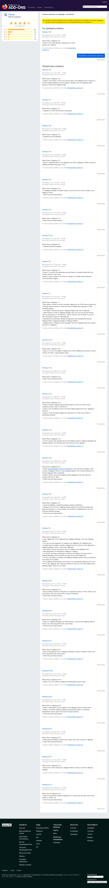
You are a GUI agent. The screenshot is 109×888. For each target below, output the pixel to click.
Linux (38, 844)
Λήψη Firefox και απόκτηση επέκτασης (90, 56)
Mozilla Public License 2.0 (75, 88)
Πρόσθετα (23, 825)
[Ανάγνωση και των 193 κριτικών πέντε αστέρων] (20, 29)
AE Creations (16, 17)
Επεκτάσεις (31, 7)
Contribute (74, 831)
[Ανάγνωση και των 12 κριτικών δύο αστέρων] (20, 36)
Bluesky (90, 837)
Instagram (90, 828)
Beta (55, 833)
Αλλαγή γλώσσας (92, 874)
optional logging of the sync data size (60, 469)
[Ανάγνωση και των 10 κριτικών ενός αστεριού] (20, 39)
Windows (39, 831)
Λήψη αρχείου (101, 59)
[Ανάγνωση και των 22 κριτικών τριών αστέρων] (20, 34)
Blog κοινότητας (25, 853)
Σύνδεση (104, 2)
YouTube (90, 831)
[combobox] (95, 7)
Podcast (90, 840)
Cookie (12, 870)
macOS (38, 834)
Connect (73, 828)
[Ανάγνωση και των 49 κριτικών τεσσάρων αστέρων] (20, 32)
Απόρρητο (5, 870)
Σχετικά (22, 828)
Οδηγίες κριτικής (25, 865)
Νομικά (19, 870)
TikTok (89, 834)
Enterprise (56, 842)
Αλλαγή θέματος (92, 879)
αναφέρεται (20, 875)
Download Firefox (42, 828)
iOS (37, 837)
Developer (73, 834)
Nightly (55, 830)
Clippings (11, 14)
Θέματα (39, 7)
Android (39, 840)
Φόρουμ (22, 856)
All (37, 847)
